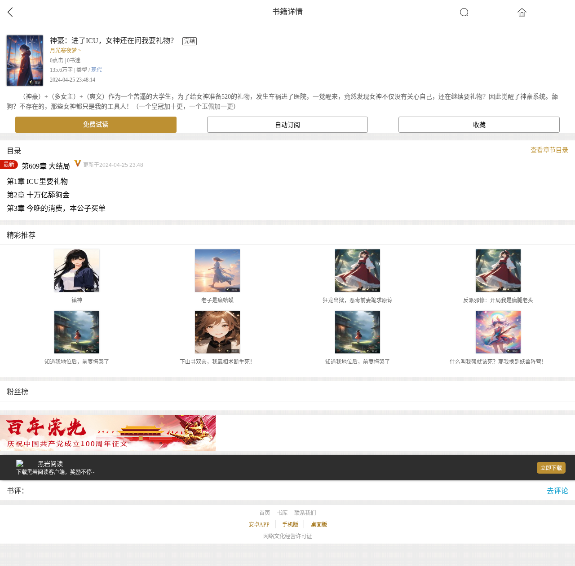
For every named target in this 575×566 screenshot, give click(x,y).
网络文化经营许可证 (287, 536)
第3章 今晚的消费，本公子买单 (56, 208)
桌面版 (319, 525)
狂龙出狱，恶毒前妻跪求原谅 (358, 300)
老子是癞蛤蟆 (217, 300)
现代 (96, 70)
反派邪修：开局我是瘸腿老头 (498, 300)
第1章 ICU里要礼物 (37, 181)
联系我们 (305, 513)
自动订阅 (287, 125)
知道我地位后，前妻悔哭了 (76, 362)
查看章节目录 (549, 150)
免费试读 (95, 124)
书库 (282, 513)
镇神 (76, 300)
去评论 (557, 491)
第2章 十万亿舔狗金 (38, 195)
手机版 (290, 525)
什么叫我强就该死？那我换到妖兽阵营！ (498, 362)
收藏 (479, 125)
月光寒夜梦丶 (66, 51)
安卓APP (259, 525)
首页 (264, 513)
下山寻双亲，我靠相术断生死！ (217, 362)
